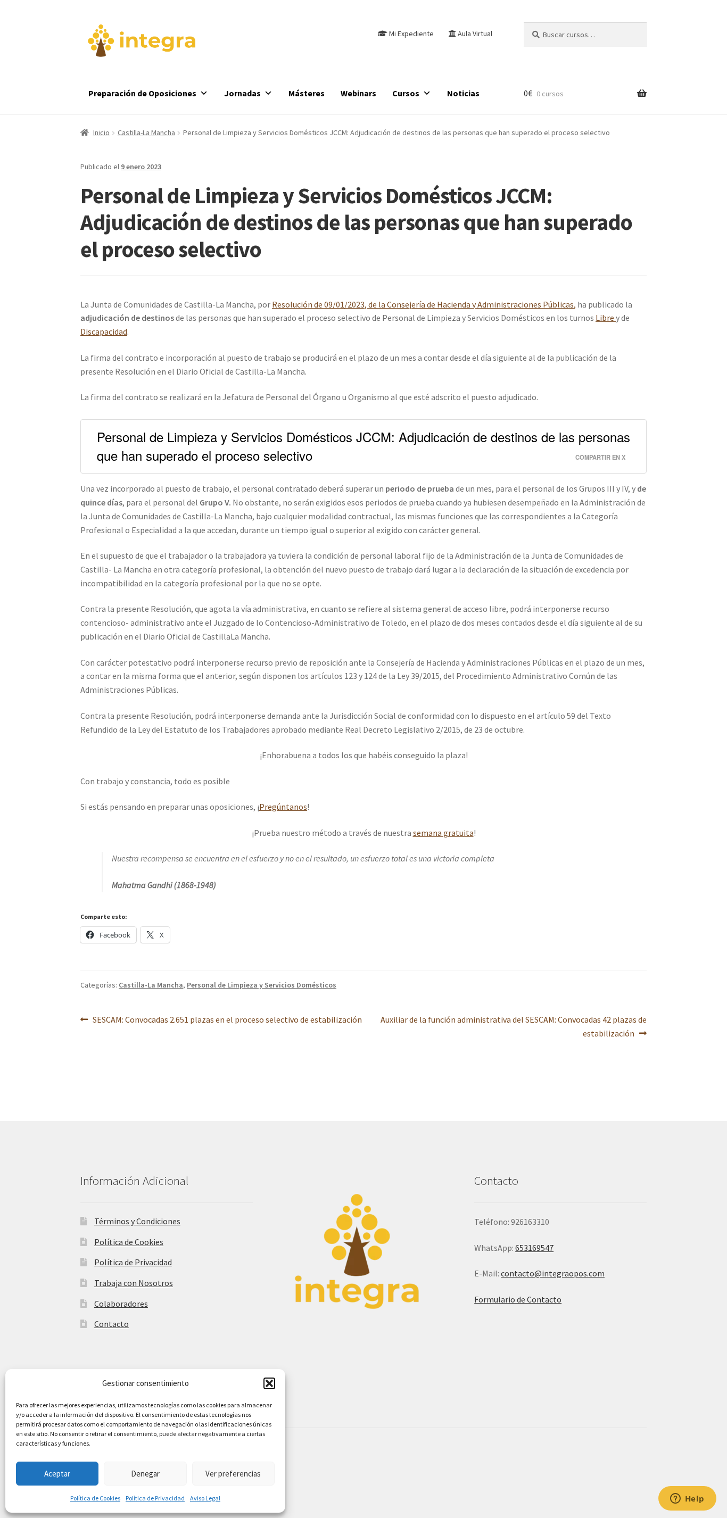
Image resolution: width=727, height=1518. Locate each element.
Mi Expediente (411, 33)
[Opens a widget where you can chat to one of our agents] (687, 1499)
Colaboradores (121, 1303)
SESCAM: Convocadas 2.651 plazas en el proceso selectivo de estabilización (227, 1019)
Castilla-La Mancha (146, 132)
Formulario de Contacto (517, 1299)
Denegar (145, 1474)
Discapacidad (103, 331)
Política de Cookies (95, 1498)
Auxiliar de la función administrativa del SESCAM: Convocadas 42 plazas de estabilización (513, 1026)
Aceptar (57, 1474)
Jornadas (242, 93)
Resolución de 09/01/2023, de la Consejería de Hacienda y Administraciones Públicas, (424, 304)
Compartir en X (600, 457)
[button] (269, 1383)
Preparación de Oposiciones (142, 93)
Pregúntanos (283, 806)
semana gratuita (443, 832)
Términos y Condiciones (137, 1221)
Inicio (101, 132)
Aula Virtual (475, 33)
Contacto (111, 1323)
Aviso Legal (205, 1498)
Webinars (358, 93)
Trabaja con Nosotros (133, 1283)
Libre (606, 317)
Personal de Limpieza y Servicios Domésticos (261, 985)
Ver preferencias (233, 1474)
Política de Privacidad (155, 1498)
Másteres (306, 93)
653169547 (534, 1247)
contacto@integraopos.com (553, 1273)
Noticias (463, 93)
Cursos (405, 93)
